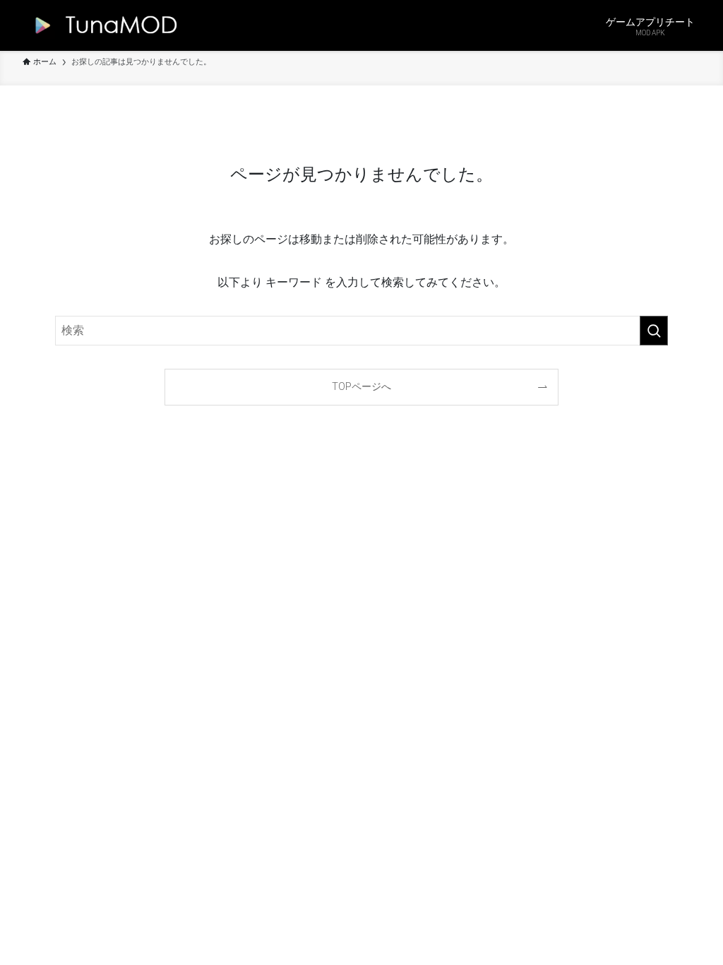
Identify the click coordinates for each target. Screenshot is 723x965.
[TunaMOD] (103, 25)
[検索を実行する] (654, 330)
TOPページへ (361, 387)
